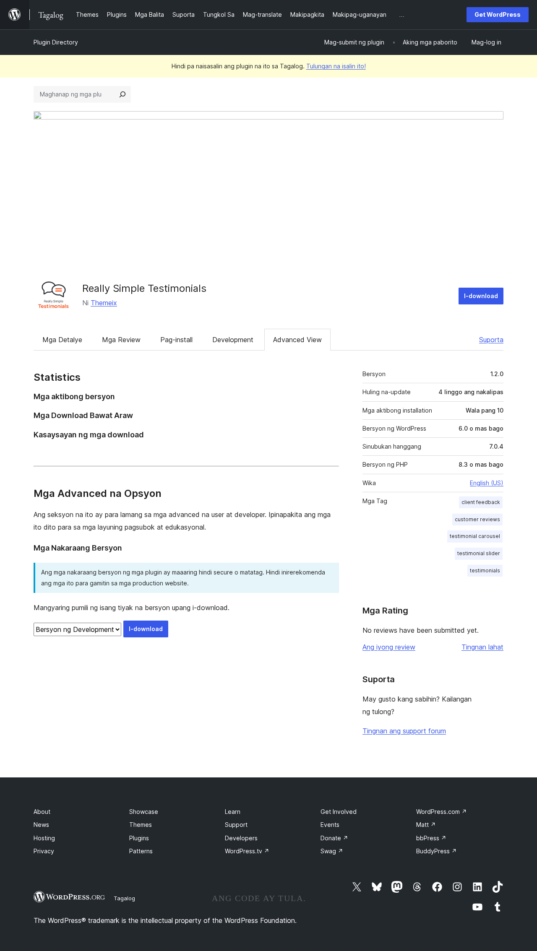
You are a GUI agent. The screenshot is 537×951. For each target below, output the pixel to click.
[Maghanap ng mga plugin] (122, 94)
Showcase (143, 811)
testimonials (485, 570)
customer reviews (477, 519)
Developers (241, 838)
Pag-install (176, 339)
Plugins (139, 838)
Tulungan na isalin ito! (336, 66)
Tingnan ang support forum (404, 731)
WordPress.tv (247, 851)
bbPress (431, 838)
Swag (332, 851)
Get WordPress (497, 14)
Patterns (141, 851)
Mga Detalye (62, 339)
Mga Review (121, 339)
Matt (426, 824)
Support (236, 824)
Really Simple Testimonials (144, 288)
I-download (481, 295)
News (41, 824)
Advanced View (297, 339)
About (42, 811)
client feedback (480, 502)
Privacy (44, 851)
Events (330, 824)
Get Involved (339, 811)
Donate (334, 838)
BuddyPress (436, 851)
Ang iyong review (388, 647)
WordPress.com (441, 811)
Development (232, 339)
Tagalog (124, 898)
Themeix (104, 303)
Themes (140, 824)
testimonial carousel (475, 536)
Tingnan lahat (482, 647)
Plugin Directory (56, 42)
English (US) (486, 482)
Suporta (491, 339)
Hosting (44, 838)
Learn (232, 811)
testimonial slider (478, 553)
